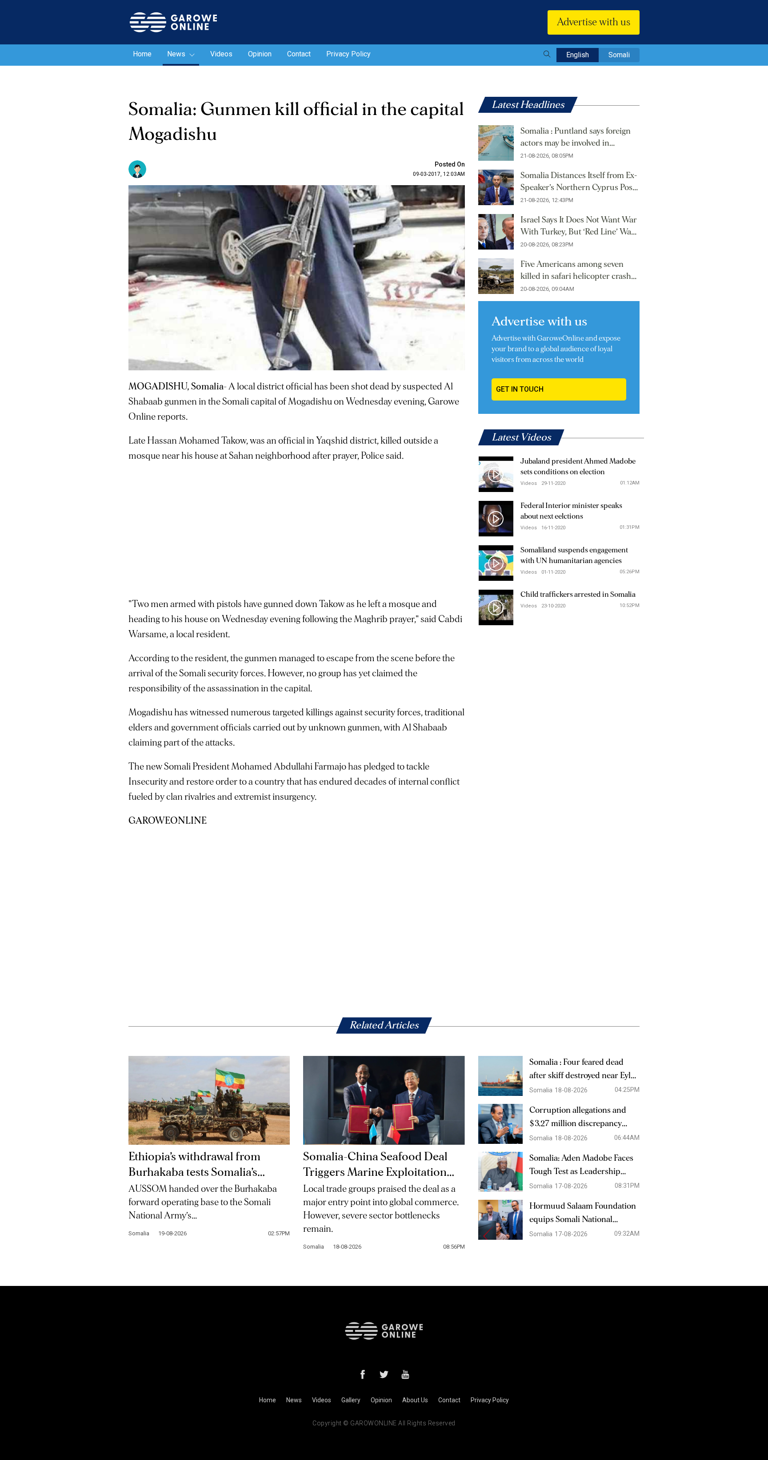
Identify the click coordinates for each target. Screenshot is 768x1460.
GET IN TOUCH (520, 389)
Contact (299, 54)
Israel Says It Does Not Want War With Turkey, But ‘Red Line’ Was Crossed (578, 227)
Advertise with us (593, 22)
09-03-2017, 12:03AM (439, 174)
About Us (415, 1400)
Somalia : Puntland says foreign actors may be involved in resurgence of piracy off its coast (577, 138)
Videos (221, 54)
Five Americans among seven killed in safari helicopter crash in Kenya (575, 271)
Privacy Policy (348, 54)
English (577, 55)
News (177, 54)
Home (142, 54)
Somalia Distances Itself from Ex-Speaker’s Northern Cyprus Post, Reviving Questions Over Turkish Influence (579, 182)
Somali (619, 55)
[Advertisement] (296, 526)
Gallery (350, 1400)
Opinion (260, 54)
